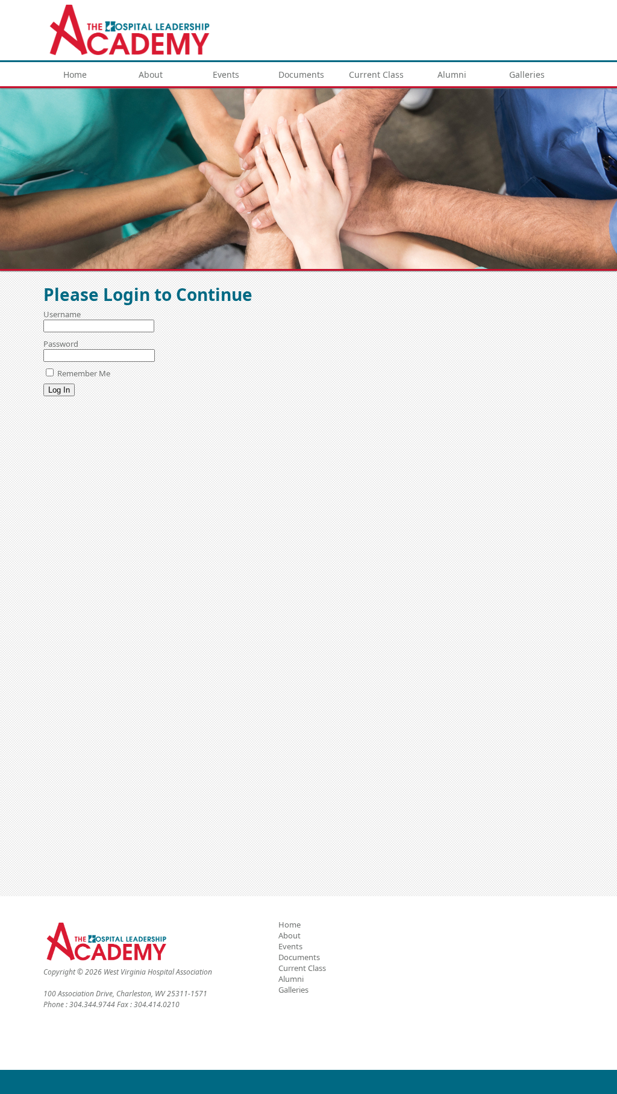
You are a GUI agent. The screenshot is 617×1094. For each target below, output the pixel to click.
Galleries (527, 74)
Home (75, 74)
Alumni (451, 74)
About (151, 74)
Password (60, 343)
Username (62, 314)
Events (226, 74)
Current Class (376, 74)
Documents (301, 74)
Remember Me (82, 373)
